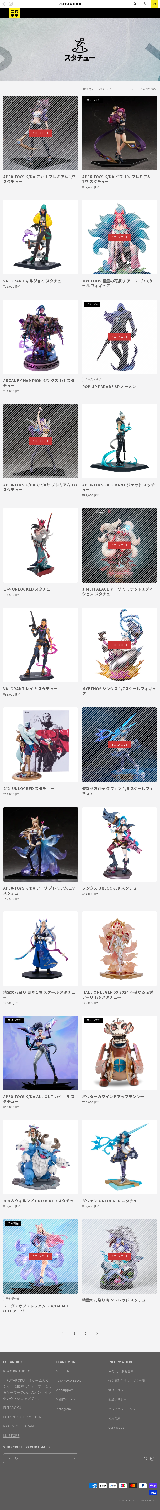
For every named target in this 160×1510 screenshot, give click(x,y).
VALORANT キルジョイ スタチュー (34, 280)
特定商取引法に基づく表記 (126, 1381)
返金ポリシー (117, 1390)
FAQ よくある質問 (121, 1371)
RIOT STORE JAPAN (18, 1426)
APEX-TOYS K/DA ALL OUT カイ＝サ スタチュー (39, 1099)
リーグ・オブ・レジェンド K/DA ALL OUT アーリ (36, 1308)
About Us (63, 1371)
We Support (65, 1390)
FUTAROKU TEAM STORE (23, 1417)
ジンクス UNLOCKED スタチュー (111, 888)
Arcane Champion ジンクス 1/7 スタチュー (38, 383)
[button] (135, 4)
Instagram (63, 1409)
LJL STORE (11, 1435)
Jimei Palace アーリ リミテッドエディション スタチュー (117, 591)
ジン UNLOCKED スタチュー (28, 788)
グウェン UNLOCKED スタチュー (111, 1200)
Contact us (116, 1428)
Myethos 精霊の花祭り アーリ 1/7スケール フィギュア (117, 283)
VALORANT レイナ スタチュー (30, 688)
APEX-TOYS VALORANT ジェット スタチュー (118, 487)
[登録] (73, 1458)
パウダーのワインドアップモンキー (113, 1096)
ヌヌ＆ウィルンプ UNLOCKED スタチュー (40, 1200)
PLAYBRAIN (151, 1500)
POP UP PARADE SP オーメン (109, 386)
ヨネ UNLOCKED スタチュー (28, 589)
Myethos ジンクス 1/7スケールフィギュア (119, 691)
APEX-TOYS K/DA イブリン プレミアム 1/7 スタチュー (116, 179)
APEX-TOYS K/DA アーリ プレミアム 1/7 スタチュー (39, 890)
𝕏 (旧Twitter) (65, 1399)
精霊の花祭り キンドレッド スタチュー (116, 1299)
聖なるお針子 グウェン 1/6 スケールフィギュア (117, 791)
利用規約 (114, 1418)
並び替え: (88, 89)
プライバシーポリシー (123, 1409)
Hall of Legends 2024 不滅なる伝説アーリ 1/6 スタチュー (117, 995)
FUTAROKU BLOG (68, 1381)
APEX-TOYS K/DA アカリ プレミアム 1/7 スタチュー (39, 179)
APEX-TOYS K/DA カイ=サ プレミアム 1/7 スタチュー (40, 487)
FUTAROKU (12, 1407)
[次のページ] (96, 1333)
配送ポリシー (117, 1399)
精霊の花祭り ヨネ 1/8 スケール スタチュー (39, 995)
